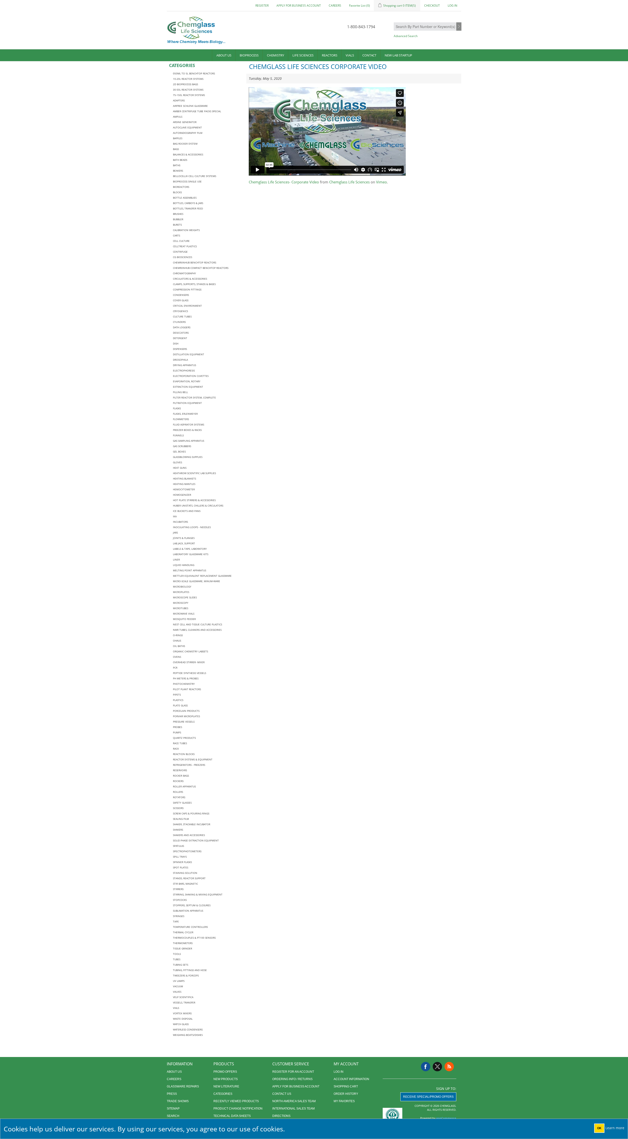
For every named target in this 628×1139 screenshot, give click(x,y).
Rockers (178, 781)
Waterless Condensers (188, 1029)
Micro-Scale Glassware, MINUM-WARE (196, 581)
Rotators (179, 797)
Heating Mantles (184, 484)
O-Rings (178, 635)
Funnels (178, 435)
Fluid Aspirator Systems (188, 424)
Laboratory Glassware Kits (190, 554)
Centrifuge (180, 252)
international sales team (293, 1108)
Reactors (329, 55)
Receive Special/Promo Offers (428, 1096)
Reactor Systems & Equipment (192, 759)
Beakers (178, 171)
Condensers (181, 295)
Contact (369, 55)
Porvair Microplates (186, 716)
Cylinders (179, 322)
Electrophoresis (184, 370)
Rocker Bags (181, 776)
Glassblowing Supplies (187, 457)
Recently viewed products (236, 1101)
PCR (175, 668)
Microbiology (182, 587)
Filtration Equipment (187, 403)
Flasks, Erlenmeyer (185, 414)
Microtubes (180, 608)
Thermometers (183, 943)
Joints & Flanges (184, 538)
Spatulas (178, 846)
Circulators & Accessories (190, 279)
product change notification (237, 1108)
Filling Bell (180, 392)
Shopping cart (346, 1086)
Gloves (177, 462)
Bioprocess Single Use (187, 181)
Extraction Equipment (188, 387)
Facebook (425, 1066)
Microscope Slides (185, 597)
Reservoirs (180, 770)
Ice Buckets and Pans (186, 511)
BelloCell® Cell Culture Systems (194, 176)
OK (599, 1128)
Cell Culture (181, 241)
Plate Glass (180, 705)
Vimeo (381, 181)
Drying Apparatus (184, 365)
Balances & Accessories (188, 154)
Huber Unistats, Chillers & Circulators (198, 506)
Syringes (178, 916)
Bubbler (178, 219)
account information (351, 1079)
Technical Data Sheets (232, 1116)
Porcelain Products (186, 711)
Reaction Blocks (184, 754)
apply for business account (298, 5)
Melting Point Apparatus (189, 570)
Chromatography (184, 273)
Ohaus (177, 641)
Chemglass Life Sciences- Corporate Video (284, 181)
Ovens (177, 657)
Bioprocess (249, 55)
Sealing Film (181, 819)
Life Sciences (303, 55)
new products (225, 1079)
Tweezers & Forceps (186, 975)
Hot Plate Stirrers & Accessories (194, 500)
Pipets (177, 695)
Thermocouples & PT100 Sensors (194, 938)
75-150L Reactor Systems (189, 95)
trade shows (178, 1101)
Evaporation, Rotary (186, 381)
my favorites (344, 1101)
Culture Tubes (182, 316)
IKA (175, 516)
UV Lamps (178, 981)
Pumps (177, 732)
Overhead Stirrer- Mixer (189, 662)
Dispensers (180, 349)
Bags (176, 149)
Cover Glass (180, 300)
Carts (176, 235)
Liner (176, 560)
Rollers (178, 792)
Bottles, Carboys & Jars (188, 203)
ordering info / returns (292, 1079)
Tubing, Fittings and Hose (190, 970)
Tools (177, 954)
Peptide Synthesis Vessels (189, 673)
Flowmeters (181, 419)
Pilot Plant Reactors (187, 689)
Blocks (177, 192)
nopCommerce (446, 1118)
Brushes (178, 214)
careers (335, 5)
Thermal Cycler (183, 932)
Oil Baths (179, 646)
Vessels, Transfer (184, 1002)
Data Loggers (181, 327)
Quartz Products (184, 738)
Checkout (432, 5)
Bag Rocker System (185, 144)
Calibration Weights (186, 230)
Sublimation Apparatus (188, 911)
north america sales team (294, 1101)
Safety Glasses (182, 803)
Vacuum (178, 986)
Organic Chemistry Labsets (190, 651)
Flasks (177, 408)
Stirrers (178, 889)
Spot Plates (180, 867)
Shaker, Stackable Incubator (191, 824)
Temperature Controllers (190, 927)
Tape (176, 921)
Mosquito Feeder (184, 619)
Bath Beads (180, 160)
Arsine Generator (184, 122)
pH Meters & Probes (185, 678)
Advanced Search (406, 36)
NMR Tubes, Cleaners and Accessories (197, 630)
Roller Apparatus (184, 786)
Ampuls (177, 117)
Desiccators (181, 333)
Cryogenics (180, 311)
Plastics (178, 700)
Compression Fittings (187, 289)
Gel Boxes (179, 452)
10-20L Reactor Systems (188, 79)
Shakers (178, 830)
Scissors (178, 808)
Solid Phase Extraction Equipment (196, 840)
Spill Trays (180, 857)
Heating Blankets (184, 479)
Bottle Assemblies (184, 198)
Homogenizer (182, 495)
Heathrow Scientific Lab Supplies (194, 473)
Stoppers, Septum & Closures (191, 905)
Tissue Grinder (182, 948)
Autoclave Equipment (187, 127)
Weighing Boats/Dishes (188, 1035)
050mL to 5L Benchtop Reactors (194, 73)
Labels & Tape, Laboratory (190, 549)
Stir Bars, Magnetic (185, 884)
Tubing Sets (180, 965)
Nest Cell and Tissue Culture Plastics (197, 624)
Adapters (179, 100)
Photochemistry (184, 684)
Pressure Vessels (184, 722)
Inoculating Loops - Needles (192, 527)
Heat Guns (179, 468)
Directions (281, 1116)
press (172, 1094)
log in (338, 1071)
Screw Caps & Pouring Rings (191, 813)
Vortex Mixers (182, 1013)
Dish (175, 343)
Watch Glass (181, 1024)
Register (262, 5)
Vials (350, 55)
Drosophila (180, 360)
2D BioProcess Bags (185, 84)
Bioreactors (181, 187)
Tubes (176, 959)
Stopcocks (180, 900)
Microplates (181, 592)
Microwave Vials (183, 614)
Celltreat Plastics (185, 246)
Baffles (177, 138)
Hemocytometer (184, 489)
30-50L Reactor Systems (188, 90)
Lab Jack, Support (184, 543)
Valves (177, 992)
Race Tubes (180, 743)
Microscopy (180, 603)
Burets (177, 225)
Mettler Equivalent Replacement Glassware (202, 576)
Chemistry (275, 55)
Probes (177, 727)
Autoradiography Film (187, 133)
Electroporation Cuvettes (191, 376)
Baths (176, 165)
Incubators (180, 522)
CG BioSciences (182, 257)
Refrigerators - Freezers (189, 765)
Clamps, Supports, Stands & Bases (194, 284)
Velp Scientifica (183, 997)
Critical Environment (187, 306)
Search (458, 26)
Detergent (180, 338)
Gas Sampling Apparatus (188, 441)
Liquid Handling (183, 565)
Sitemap (173, 1108)
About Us (223, 55)
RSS (449, 1066)
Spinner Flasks (182, 862)
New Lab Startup (398, 55)
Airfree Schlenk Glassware (190, 106)
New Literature (226, 1086)
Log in (452, 5)
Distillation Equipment (188, 354)
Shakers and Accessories (189, 835)
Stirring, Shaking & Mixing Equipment (197, 894)
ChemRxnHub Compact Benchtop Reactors (200, 268)
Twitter (437, 1066)
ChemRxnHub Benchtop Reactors (194, 262)
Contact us (281, 1094)
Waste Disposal (183, 1019)
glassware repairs (183, 1086)
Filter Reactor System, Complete (194, 397)
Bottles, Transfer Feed (188, 208)
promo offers (225, 1071)
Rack (176, 749)
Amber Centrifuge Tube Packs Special (197, 111)
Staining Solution (185, 873)
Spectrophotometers (187, 851)
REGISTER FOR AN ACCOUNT (293, 1071)
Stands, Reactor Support (189, 878)
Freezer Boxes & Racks (187, 430)
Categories (222, 1094)
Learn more (614, 1127)
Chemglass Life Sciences (349, 181)
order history (346, 1094)
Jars (175, 533)
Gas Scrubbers (182, 446)
